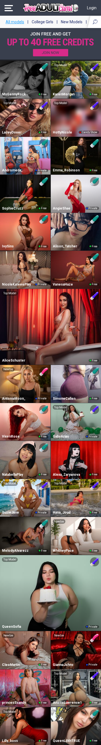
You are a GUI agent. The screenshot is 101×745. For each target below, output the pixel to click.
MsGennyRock (14, 94)
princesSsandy (14, 703)
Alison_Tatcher (65, 246)
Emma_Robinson (66, 170)
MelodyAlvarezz (15, 551)
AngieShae (61, 208)
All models (15, 22)
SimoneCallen (64, 399)
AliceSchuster (13, 360)
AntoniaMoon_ (14, 399)
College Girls (42, 22)
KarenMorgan (64, 94)
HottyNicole (62, 132)
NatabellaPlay (12, 475)
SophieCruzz (12, 208)
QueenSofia (11, 627)
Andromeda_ (12, 170)
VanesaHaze (63, 284)
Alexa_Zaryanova (66, 475)
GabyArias (61, 436)
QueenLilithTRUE (66, 741)
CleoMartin (11, 665)
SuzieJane (10, 512)
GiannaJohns (63, 665)
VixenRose (11, 436)
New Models (71, 22)
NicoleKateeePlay (16, 284)
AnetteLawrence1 (67, 703)
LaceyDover (12, 132)
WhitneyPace (63, 551)
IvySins (8, 246)
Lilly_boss (10, 741)
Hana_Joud (61, 512)
